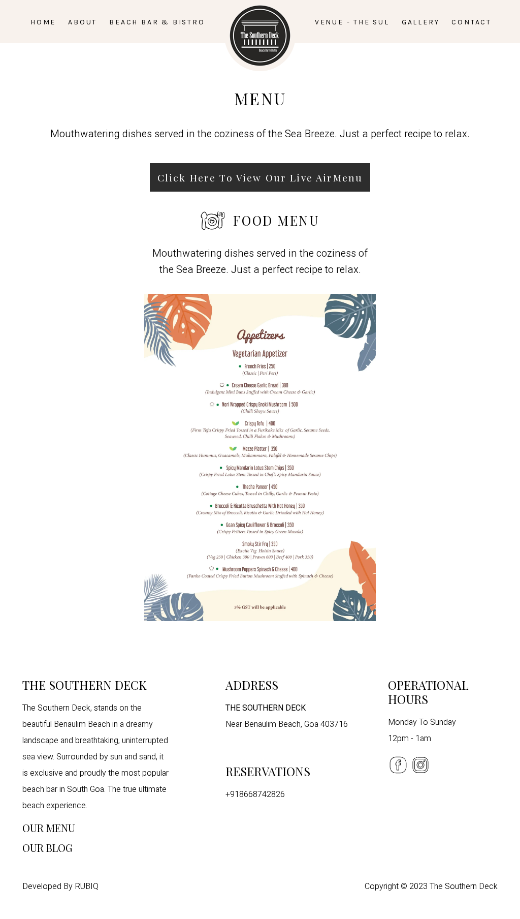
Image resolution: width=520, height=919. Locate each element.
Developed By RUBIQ (60, 886)
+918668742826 (255, 794)
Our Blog (47, 847)
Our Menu (48, 828)
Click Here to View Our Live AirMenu (260, 177)
